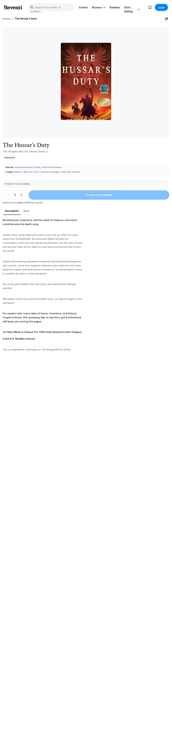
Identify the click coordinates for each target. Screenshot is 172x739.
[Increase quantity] (21, 195)
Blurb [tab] (26, 210)
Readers (115, 7)
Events (83, 7)
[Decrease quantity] (8, 195)
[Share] (166, 18)
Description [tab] (12, 210)
